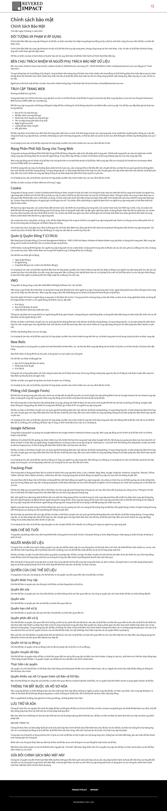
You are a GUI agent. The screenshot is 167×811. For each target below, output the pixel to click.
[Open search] (152, 6)
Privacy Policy (79, 789)
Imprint (94, 789)
